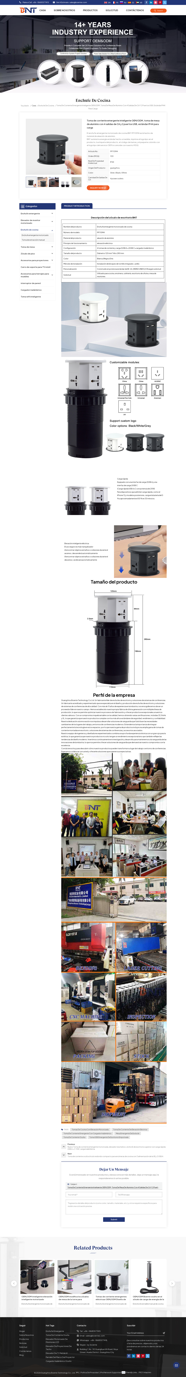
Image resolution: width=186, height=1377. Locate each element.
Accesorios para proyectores (34, 260)
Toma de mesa (28, 247)
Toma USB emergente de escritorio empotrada (108, 1137)
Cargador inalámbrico (31, 290)
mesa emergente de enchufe (127, 1133)
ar (141, 2)
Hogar (22, 1331)
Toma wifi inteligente (31, 296)
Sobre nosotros (64, 10)
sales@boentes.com (78, 2)
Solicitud (112, 10)
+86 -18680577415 (41, 2)
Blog (21, 1355)
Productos (90, 10)
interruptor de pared (31, 283)
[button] (172, 1283)
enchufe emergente (55, 1331)
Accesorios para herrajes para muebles (35, 275)
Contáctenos (135, 10)
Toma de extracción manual (33, 240)
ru (125, 2)
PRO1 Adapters (145, 1372)
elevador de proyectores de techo (59, 1347)
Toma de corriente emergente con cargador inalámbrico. (88, 1133)
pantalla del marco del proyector (60, 1357)
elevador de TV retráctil (56, 1353)
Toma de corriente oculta (74, 1137)
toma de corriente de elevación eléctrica (130, 1129)
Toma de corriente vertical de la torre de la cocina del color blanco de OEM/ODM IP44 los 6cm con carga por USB (35, 1298)
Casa (42, 10)
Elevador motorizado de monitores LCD (57, 1340)
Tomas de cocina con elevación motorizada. (90, 1129)
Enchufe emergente (30, 213)
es (133, 2)
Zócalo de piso (28, 253)
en (109, 2)
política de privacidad (90, 1372)
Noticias (23, 1343)
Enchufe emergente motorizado (35, 235)
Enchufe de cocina (46, 105)
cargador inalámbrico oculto (58, 1361)
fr (117, 2)
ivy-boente (92, 1344)
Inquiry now (97, 188)
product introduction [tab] (77, 206)
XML (77, 1372)
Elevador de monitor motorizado (30, 221)
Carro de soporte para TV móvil (35, 267)
